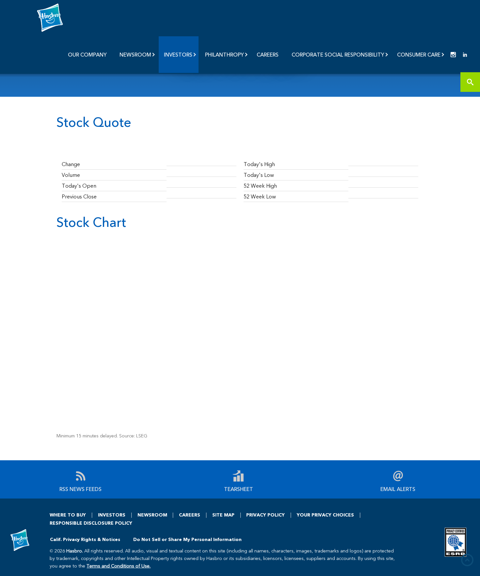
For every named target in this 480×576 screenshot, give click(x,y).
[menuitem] (88, 54)
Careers (268, 54)
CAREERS (189, 514)
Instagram (453, 54)
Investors (178, 54)
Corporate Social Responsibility (338, 54)
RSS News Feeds (80, 488)
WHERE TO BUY (68, 514)
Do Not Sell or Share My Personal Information (187, 539)
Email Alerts (397, 488)
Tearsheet (238, 488)
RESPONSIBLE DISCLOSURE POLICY (91, 522)
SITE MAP (223, 514)
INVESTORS (111, 514)
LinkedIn (465, 54)
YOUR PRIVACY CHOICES (325, 514)
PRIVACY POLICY (265, 514)
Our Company (87, 54)
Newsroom (135, 54)
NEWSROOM (152, 514)
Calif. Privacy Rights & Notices (85, 539)
